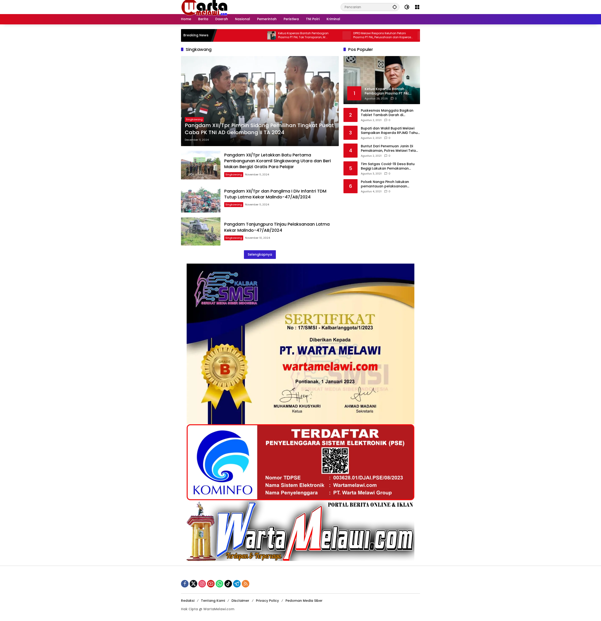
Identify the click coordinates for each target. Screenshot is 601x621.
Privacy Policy (267, 600)
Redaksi (187, 600)
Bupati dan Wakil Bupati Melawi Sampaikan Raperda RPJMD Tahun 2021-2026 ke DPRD (390, 130)
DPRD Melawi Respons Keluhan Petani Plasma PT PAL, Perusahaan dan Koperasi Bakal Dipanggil (353, 35)
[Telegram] (237, 583)
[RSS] (245, 583)
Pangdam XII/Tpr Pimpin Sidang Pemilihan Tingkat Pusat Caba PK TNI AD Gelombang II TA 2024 (259, 129)
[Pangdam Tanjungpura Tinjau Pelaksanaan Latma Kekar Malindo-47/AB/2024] (200, 231)
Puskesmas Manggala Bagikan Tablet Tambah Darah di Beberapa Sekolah (387, 112)
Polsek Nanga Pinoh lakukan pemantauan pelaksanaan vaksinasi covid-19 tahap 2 (385, 184)
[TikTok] (228, 583)
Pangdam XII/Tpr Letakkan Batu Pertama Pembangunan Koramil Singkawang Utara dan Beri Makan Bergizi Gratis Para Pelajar (277, 161)
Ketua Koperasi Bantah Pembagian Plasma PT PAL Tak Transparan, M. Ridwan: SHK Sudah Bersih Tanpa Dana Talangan (277, 35)
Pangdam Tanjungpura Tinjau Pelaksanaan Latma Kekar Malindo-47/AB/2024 (277, 227)
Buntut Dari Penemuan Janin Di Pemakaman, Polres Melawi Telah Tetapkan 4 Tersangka (389, 148)
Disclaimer (240, 600)
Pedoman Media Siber (304, 600)
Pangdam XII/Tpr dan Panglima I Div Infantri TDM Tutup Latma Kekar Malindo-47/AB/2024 (275, 194)
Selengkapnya (260, 254)
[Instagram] (202, 583)
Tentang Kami (213, 600)
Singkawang (194, 119)
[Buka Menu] (417, 7)
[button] (394, 7)
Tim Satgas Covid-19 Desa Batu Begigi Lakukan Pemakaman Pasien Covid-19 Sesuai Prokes (388, 166)
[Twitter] (193, 583)
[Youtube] (211, 583)
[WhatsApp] (219, 583)
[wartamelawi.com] (204, 6)
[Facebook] (185, 583)
